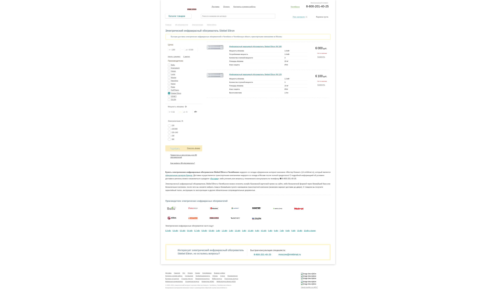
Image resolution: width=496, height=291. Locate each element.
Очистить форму (193, 148)
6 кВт (276, 231)
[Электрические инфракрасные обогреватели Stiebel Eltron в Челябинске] (214, 218)
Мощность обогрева (176, 107)
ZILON (173, 100)
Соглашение (189, 276)
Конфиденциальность (203, 276)
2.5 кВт (237, 231)
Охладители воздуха (192, 281)
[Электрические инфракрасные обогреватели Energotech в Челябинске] (193, 208)
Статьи (222, 276)
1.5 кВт (224, 231)
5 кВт (270, 231)
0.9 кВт (211, 231)
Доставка (215, 7)
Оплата (226, 7)
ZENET (174, 96)
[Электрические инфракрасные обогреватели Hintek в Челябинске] (214, 208)
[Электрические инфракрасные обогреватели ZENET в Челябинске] (235, 218)
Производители (232, 276)
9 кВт (293, 231)
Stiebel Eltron (176, 93)
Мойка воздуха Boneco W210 (226, 281)
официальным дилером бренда (178, 175)
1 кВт (218, 231)
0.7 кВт (197, 231)
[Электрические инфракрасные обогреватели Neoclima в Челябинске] (277, 208)
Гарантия (177, 273)
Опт (184, 273)
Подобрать (175, 148)
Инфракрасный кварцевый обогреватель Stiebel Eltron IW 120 (255, 74)
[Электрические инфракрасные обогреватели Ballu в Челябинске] (171, 208)
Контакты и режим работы (244, 7)
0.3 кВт (168, 231)
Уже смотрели (299, 17)
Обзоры (215, 276)
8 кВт (288, 231)
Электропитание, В (175, 121)
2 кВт (231, 231)
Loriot (173, 74)
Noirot (173, 84)
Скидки (197, 273)
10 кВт (299, 231)
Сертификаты (206, 273)
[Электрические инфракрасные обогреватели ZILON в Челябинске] (256, 218)
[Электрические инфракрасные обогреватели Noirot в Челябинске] (298, 208)
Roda (173, 87)
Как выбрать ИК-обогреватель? (182, 163)
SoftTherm (175, 90)
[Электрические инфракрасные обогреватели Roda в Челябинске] (171, 218)
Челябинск (295, 7)
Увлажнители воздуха (202, 278)
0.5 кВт (182, 231)
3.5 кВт (250, 231)
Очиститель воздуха (231, 278)
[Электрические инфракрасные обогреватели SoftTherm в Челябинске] (193, 218)
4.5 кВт (263, 231)
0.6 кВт (190, 231)
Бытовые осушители (172, 278)
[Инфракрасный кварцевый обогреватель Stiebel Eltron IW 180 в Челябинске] (215, 46)
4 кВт (257, 231)
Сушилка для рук (187, 278)
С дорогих (186, 56)
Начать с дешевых (174, 56)
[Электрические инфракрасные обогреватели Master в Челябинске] (256, 208)
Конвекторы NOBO (208, 281)
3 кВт (244, 231)
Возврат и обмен (219, 273)
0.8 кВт (204, 231)
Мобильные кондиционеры (174, 281)
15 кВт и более (310, 231)
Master (173, 78)
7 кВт (282, 231)
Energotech (175, 68)
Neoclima (174, 81)
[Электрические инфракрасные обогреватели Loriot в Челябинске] (235, 208)
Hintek (173, 71)
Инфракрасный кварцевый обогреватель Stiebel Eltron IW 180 (255, 46)
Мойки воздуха (217, 278)
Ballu (173, 65)
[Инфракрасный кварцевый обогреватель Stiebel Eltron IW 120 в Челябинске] (215, 74)
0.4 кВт (175, 231)
